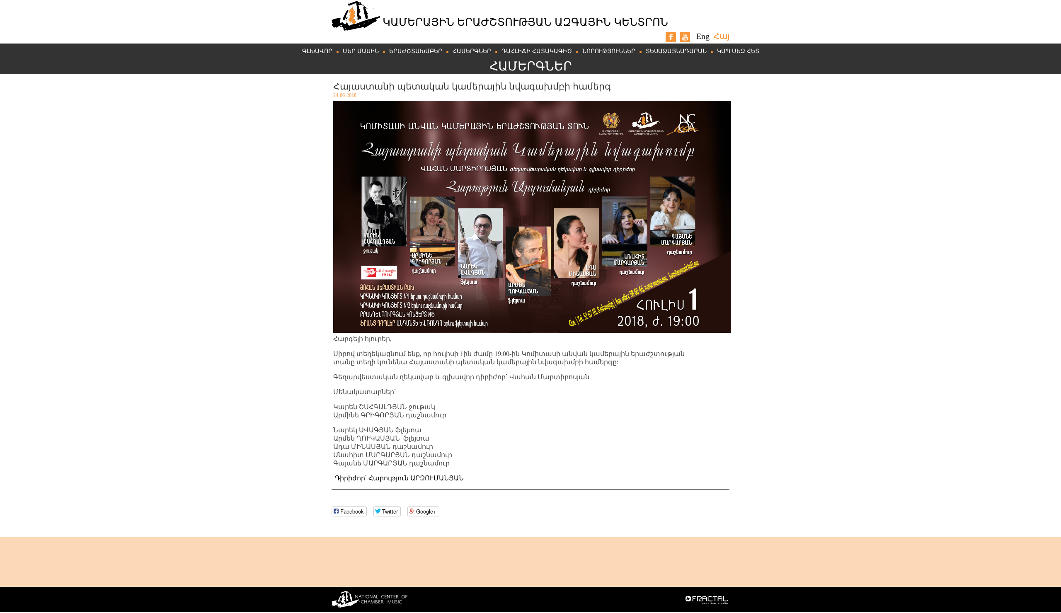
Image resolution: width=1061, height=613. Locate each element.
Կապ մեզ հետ (738, 51)
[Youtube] (685, 37)
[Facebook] (671, 37)
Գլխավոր (317, 51)
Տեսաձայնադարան (676, 51)
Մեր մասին (361, 51)
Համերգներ (472, 51)
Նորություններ (608, 51)
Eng (703, 36)
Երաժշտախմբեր (415, 51)
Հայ (721, 36)
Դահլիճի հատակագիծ (536, 51)
